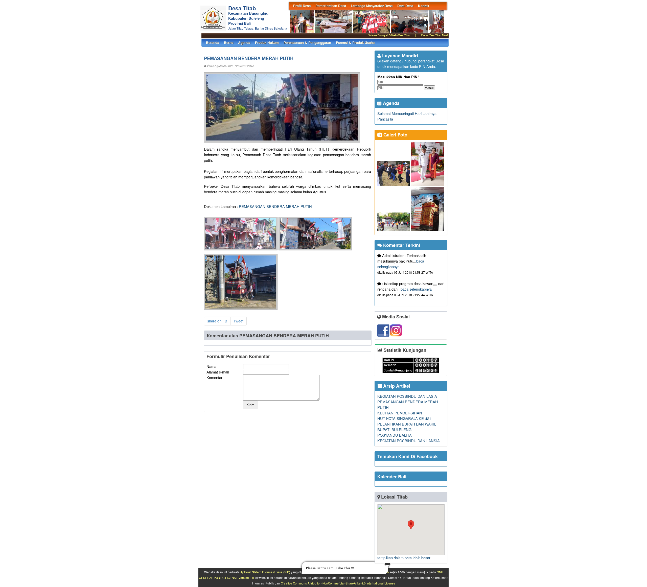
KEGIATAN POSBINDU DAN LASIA (407, 396)
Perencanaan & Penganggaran (307, 42)
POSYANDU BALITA (394, 435)
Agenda (244, 42)
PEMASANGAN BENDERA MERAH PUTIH (275, 206)
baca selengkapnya (416, 289)
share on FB (217, 320)
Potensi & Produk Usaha (355, 42)
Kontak (423, 5)
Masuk (429, 88)
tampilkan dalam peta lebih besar (403, 557)
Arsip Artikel (396, 386)
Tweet (238, 320)
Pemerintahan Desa (330, 5)
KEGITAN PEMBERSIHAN (399, 412)
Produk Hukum (267, 42)
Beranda (212, 42)
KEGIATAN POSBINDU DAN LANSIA (408, 440)
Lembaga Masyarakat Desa (371, 5)
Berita (228, 42)
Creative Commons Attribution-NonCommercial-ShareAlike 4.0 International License (338, 583)
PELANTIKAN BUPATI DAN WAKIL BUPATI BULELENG (406, 426)
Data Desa (405, 5)
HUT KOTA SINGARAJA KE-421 (404, 418)
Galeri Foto (394, 134)
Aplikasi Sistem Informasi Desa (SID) (265, 572)
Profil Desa (302, 5)
